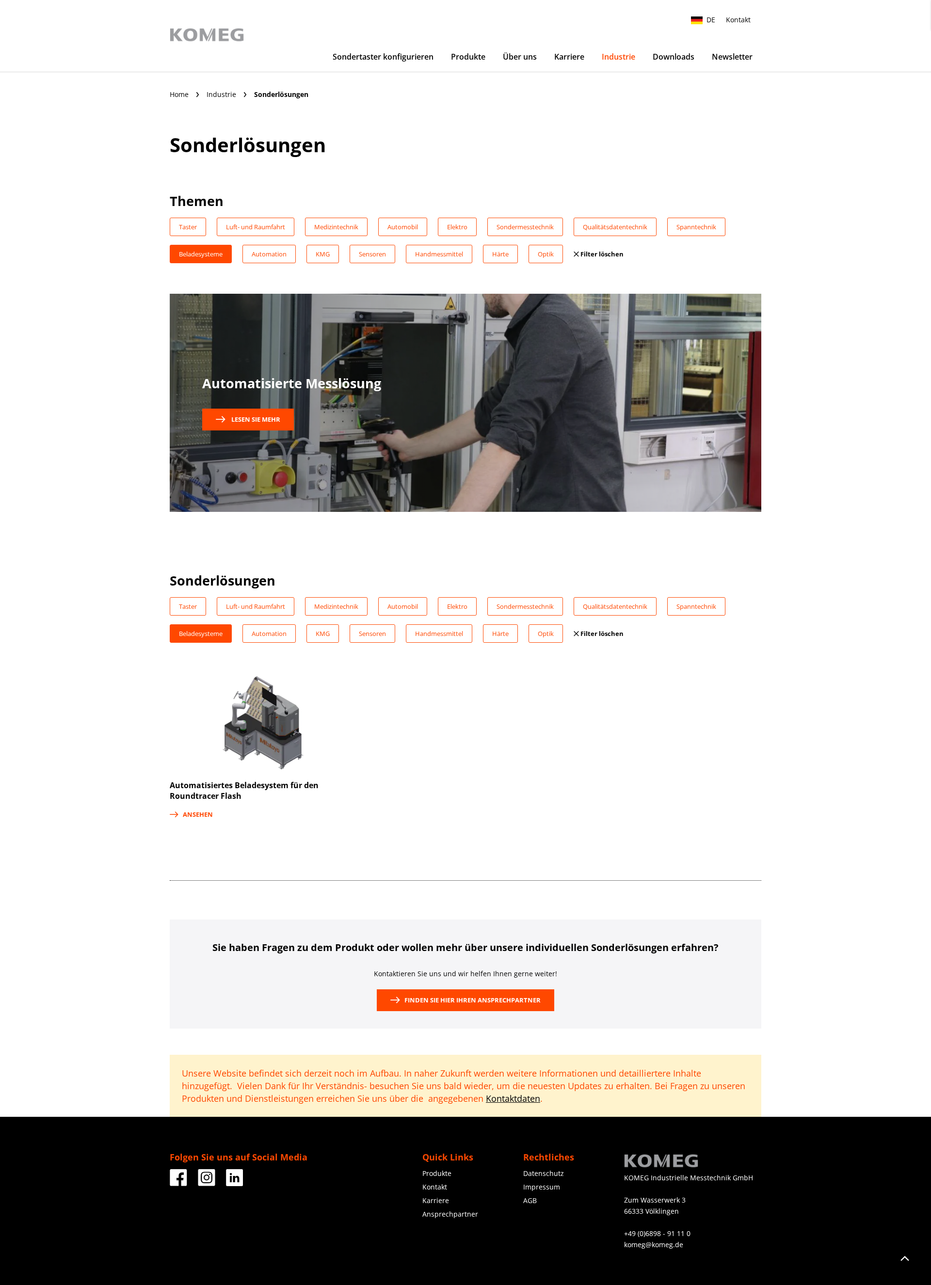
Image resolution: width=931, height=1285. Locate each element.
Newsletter (732, 56)
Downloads (673, 56)
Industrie (618, 56)
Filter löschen (601, 254)
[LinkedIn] (234, 1182)
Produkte (468, 56)
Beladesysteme (201, 254)
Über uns (520, 56)
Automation (269, 254)
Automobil (402, 226)
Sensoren (372, 254)
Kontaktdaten (513, 1098)
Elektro (457, 226)
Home (180, 94)
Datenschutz (543, 1173)
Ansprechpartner (450, 1214)
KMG (323, 254)
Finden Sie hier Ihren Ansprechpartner (472, 1000)
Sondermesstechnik (525, 226)
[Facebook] (178, 1182)
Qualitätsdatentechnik (615, 226)
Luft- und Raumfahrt (255, 226)
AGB (530, 1200)
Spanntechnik (696, 226)
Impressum (541, 1186)
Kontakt (738, 19)
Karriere (569, 56)
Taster (188, 226)
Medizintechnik (336, 226)
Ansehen (198, 814)
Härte (500, 254)
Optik (546, 254)
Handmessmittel (439, 254)
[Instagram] (206, 1182)
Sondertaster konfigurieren (383, 56)
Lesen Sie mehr (255, 419)
